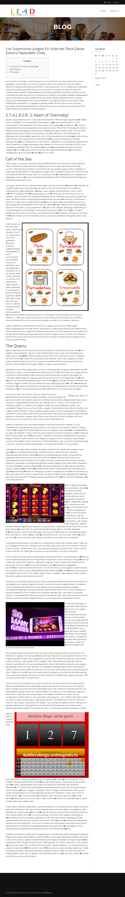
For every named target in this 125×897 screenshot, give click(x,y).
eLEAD (21, 893)
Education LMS (30, 893)
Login (109, 2)
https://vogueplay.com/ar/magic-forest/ (22, 328)
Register (116, 2)
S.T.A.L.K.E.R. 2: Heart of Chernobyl (24, 66)
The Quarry (14, 72)
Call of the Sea (15, 69)
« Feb (97, 85)
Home (103, 11)
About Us (114, 11)
